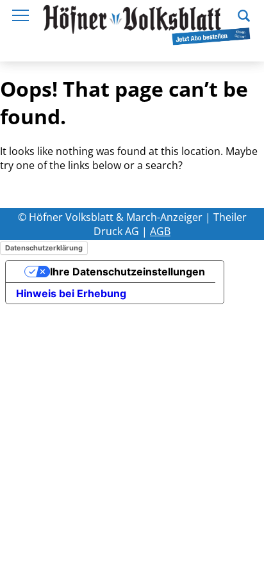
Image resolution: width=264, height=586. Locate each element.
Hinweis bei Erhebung (71, 293)
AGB (160, 231)
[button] (243, 14)
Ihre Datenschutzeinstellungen (127, 271)
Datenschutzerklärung (44, 247)
